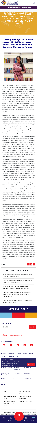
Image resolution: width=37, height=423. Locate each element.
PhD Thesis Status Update (24, 392)
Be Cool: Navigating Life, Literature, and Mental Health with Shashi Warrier (17, 281)
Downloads (16, 373)
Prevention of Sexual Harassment (25, 397)
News (25, 353)
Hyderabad (27, 379)
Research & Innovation (5, 374)
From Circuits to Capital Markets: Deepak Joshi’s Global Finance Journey (17, 301)
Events (31, 353)
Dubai (3, 384)
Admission (11, 353)
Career (19, 353)
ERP (5, 391)
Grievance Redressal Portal (10, 397)
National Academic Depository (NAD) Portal (9, 403)
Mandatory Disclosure (25, 401)
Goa (14, 379)
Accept (31, 364)
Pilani (3, 379)
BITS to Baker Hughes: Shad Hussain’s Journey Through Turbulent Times (17, 275)
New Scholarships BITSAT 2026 (18, 8)
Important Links (6, 367)
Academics (27, 367)
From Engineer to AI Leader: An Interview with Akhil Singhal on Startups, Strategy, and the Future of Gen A (17, 294)
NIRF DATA (11, 357)
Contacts (27, 373)
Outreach (20, 357)
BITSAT (3, 353)
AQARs (3, 357)
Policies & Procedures (16, 368)
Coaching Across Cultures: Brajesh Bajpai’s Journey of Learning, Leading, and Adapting (16, 287)
